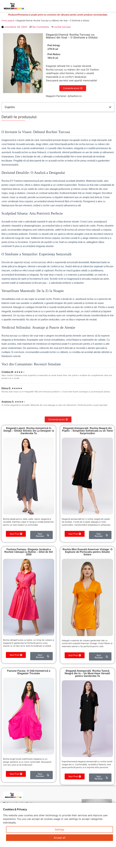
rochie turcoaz (62, 26)
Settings (59, 829)
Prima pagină (8, 20)
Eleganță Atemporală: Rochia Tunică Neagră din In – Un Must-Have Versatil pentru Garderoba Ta (87, 673)
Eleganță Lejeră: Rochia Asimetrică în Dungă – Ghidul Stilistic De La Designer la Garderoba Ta (28, 431)
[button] (110, 107)
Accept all (59, 837)
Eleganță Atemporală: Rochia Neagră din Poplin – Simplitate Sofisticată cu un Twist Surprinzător (87, 431)
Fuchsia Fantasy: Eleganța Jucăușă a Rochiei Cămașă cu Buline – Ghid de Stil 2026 (28, 552)
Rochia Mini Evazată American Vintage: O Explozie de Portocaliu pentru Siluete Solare (87, 552)
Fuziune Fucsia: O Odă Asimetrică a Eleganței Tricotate (28, 672)
